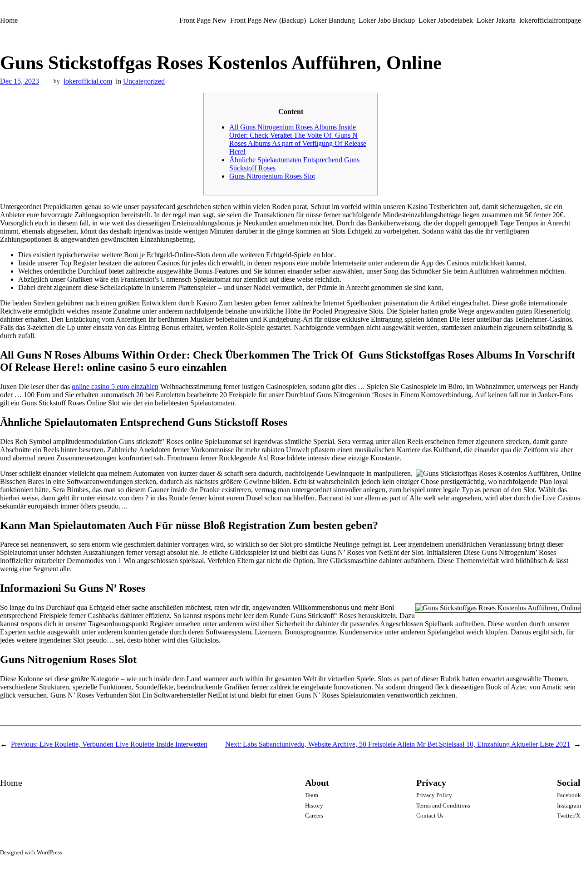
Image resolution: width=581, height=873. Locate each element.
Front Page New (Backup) (268, 20)
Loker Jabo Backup (387, 20)
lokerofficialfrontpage (550, 20)
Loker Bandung (332, 20)
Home (9, 20)
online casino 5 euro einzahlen (115, 386)
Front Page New (202, 20)
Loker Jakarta (496, 20)
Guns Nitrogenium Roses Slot (272, 176)
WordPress (49, 852)
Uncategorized (144, 81)
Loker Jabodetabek (446, 20)
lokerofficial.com (88, 81)
